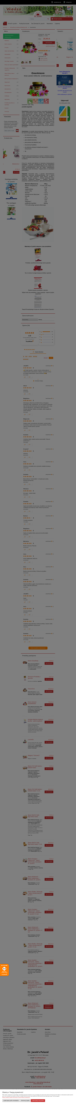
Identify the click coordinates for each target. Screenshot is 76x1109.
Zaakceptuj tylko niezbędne (11, 1100)
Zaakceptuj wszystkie (38, 1100)
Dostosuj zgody (25, 1100)
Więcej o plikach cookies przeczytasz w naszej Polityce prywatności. (16, 1097)
